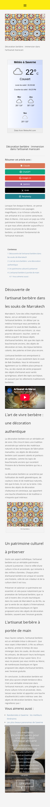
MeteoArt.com (29, 130)
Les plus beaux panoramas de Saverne (25, 722)
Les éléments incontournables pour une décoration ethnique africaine (25, 737)
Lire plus (25, 783)
